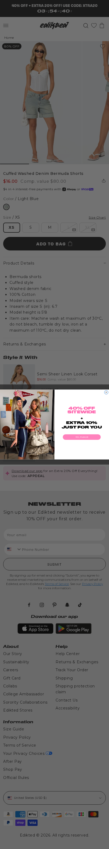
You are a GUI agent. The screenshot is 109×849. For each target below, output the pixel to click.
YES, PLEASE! (81, 437)
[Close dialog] (106, 392)
